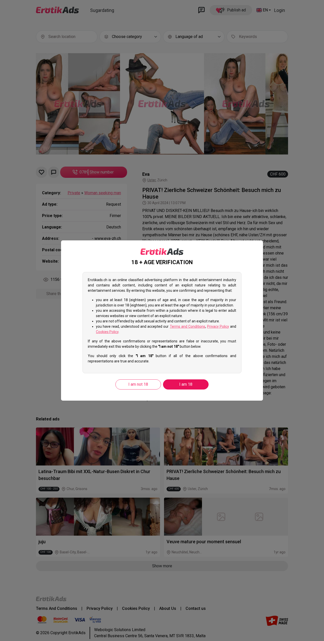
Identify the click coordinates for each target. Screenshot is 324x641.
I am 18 (185, 384)
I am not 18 (138, 384)
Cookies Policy (107, 332)
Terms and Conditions (187, 326)
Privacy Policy (218, 326)
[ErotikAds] (162, 251)
